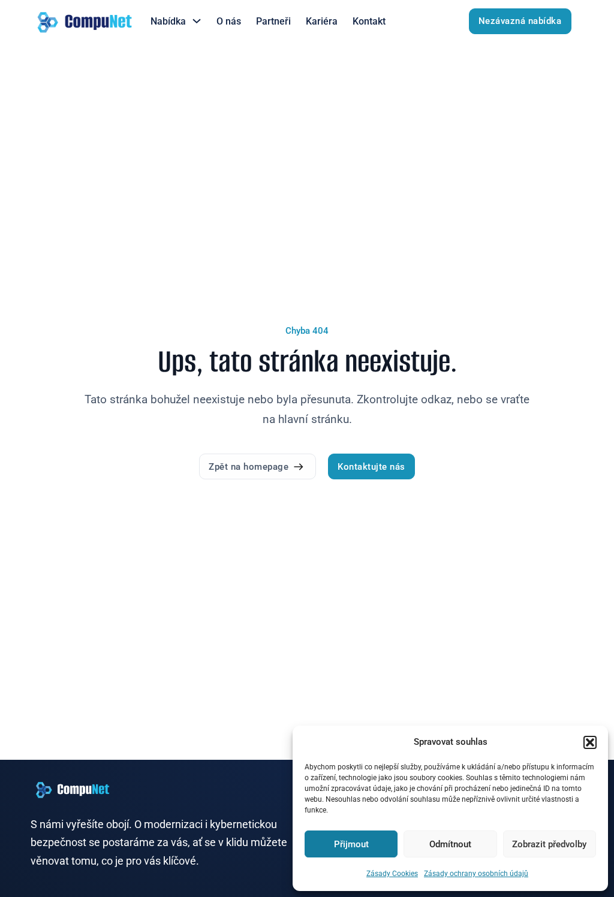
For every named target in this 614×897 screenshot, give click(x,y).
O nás (228, 21)
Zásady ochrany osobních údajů (476, 873)
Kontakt (369, 21)
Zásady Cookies (392, 873)
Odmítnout (450, 844)
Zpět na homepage (248, 466)
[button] (590, 742)
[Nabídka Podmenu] (196, 21)
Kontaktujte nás (371, 466)
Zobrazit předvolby (549, 844)
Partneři (273, 21)
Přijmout (351, 844)
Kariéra (322, 21)
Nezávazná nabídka (520, 21)
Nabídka (168, 21)
